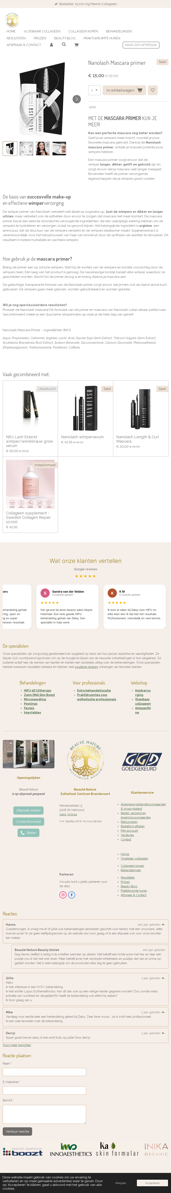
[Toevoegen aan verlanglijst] (153, 90)
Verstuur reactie (17, 1131)
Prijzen (125, 882)
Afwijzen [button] (120, 1183)
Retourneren (129, 822)
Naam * (7, 1063)
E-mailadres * (12, 1082)
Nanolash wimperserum (82, 437)
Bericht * (8, 1100)
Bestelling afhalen (133, 826)
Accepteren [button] (152, 1183)
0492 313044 (68, 814)
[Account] (51, 45)
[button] (10, 148)
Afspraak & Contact (133, 895)
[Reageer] (163, 924)
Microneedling (35, 699)
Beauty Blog (129, 886)
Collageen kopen (132, 866)
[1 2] (94, 90)
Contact (126, 839)
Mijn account (129, 830)
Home (125, 854)
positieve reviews (86, 667)
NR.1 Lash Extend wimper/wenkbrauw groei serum (29, 441)
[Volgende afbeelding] (77, 99)
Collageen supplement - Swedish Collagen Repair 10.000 (28, 517)
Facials (29, 708)
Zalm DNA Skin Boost (39, 695)
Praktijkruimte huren (134, 890)
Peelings (30, 703)
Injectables (32, 712)
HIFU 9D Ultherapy (37, 690)
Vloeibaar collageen (134, 858)
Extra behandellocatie (94, 690)
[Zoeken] (64, 44)
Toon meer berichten (17, 1045)
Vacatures (127, 835)
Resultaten (128, 877)
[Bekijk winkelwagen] (76, 45)
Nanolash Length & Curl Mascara (137, 439)
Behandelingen (131, 870)
